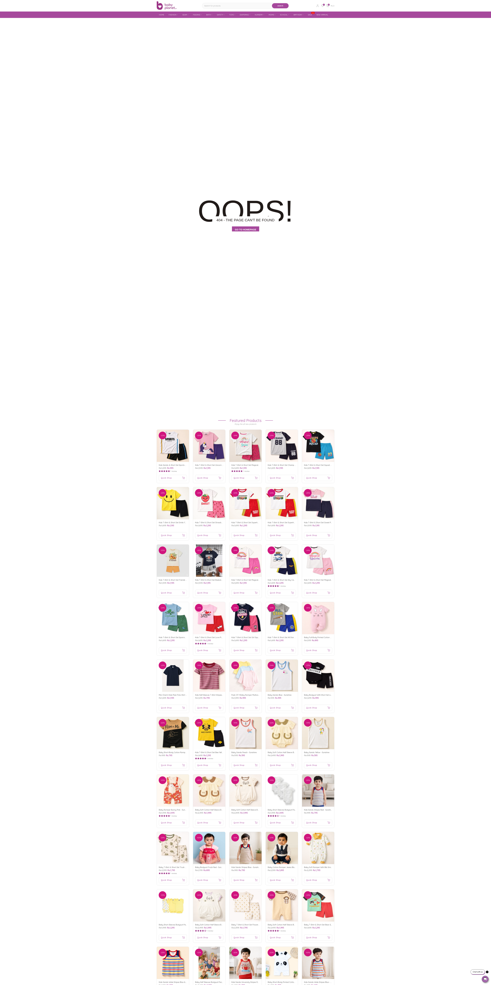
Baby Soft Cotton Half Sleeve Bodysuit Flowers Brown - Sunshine (258, 810)
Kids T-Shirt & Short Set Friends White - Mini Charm (180, 580)
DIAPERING (244, 15)
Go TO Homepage (245, 229)
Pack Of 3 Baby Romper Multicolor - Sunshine (250, 695)
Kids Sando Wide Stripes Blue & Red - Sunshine (178, 982)
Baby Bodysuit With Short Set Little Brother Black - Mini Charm (330, 695)
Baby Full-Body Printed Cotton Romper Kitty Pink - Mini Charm (330, 637)
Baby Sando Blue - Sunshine (279, 695)
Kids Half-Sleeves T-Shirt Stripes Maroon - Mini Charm (217, 695)
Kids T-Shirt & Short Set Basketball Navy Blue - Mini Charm (219, 580)
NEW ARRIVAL (322, 15)
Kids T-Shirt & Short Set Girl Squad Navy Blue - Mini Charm (255, 637)
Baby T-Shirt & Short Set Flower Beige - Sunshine (251, 925)
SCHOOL (284, 15)
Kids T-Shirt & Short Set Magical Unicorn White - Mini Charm (329, 580)
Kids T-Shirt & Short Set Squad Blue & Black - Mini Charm (328, 465)
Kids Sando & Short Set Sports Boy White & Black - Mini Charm (185, 465)
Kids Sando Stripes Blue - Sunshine (245, 867)
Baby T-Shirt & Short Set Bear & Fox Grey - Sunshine (326, 925)
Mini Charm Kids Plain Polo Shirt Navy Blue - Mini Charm (182, 695)
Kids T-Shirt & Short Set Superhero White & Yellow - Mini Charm (294, 522)
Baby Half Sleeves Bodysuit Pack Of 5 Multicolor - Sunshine (220, 982)
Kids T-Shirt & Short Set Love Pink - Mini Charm (214, 637)
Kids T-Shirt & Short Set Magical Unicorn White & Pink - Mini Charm (259, 580)
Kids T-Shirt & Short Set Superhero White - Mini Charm (254, 522)
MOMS (271, 15)
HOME (161, 15)
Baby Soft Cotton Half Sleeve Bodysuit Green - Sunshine (291, 752)
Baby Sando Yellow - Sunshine (316, 752)
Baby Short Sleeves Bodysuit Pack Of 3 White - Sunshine (291, 810)
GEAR (184, 15)
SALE (311, 14)
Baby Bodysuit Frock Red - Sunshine (210, 867)
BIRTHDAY (298, 15)
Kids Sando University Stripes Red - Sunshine (250, 982)
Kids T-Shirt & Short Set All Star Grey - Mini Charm (288, 637)
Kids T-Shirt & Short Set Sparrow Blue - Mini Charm (180, 637)
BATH (208, 15)
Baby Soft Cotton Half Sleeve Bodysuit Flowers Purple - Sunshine (222, 925)
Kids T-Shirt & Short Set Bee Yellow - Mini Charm (215, 752)
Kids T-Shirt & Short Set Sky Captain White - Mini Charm (291, 580)
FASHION (172, 15)
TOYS (231, 15)
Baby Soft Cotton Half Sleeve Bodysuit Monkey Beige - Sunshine (295, 925)
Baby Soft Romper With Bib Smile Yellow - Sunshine (325, 867)
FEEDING (196, 15)
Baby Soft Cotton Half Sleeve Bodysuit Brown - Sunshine (219, 810)
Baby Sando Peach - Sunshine (244, 752)
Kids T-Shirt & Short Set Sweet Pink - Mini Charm (324, 522)
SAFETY (220, 15)
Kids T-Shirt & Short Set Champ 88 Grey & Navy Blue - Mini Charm (295, 465)
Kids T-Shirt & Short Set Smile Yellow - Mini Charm (179, 522)
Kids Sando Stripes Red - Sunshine (318, 810)
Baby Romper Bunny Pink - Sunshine (174, 810)
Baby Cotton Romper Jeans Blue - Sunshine (286, 867)
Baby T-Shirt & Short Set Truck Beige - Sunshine (179, 867)
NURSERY (259, 15)
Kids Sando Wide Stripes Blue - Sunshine (321, 982)
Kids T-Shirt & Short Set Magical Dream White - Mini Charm (256, 465)
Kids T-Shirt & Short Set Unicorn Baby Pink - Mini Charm (218, 465)
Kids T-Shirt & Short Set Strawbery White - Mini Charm (217, 522)
